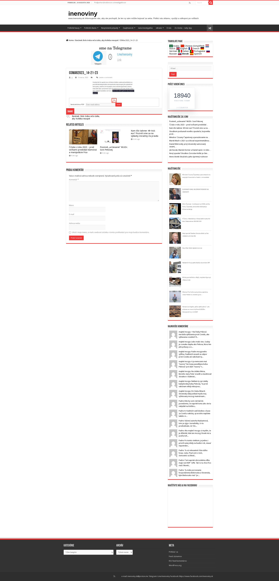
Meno (71, 205)
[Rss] (190, 3)
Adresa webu (74, 223)
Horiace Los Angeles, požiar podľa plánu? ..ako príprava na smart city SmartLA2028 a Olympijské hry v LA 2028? (195, 309)
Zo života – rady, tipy (183, 28)
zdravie (159, 28)
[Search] (211, 2)
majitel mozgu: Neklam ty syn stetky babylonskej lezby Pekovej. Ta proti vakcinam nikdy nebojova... (193, 384)
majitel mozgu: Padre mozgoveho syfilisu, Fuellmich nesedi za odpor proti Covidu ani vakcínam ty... (193, 354)
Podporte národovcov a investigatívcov (110, 3)
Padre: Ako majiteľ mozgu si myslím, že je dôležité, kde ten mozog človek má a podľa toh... (195, 433)
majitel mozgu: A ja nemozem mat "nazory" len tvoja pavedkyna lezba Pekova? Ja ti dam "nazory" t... (193, 364)
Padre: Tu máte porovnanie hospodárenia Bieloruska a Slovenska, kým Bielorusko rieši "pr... (194, 472)
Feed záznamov (175, 556)
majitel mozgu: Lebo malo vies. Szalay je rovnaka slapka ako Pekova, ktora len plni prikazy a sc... (195, 344)
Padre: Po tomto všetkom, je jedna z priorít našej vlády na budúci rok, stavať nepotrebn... (195, 443)
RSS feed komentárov (178, 561)
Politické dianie (90, 28)
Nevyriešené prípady (109, 28)
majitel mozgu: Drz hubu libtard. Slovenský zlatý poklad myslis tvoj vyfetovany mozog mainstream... (192, 393)
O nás (169, 28)
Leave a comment (105, 77)
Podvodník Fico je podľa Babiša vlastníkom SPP (196, 262)
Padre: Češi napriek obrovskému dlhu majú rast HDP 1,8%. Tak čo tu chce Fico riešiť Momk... (195, 463)
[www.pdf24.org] (114, 100)
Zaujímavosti (128, 28)
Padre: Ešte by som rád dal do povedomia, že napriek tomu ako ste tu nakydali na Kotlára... (195, 403)
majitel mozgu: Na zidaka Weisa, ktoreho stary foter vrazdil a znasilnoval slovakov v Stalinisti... (195, 374)
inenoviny (82, 13)
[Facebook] (116, 576)
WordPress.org (175, 565)
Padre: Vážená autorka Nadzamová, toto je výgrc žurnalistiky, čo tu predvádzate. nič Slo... (193, 423)
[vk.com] (118, 576)
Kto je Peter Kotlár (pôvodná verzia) (192, 248)
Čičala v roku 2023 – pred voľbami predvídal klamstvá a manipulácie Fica (83, 150)
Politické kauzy (73, 28)
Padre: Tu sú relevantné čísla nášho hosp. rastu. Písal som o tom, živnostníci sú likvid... (193, 453)
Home (71, 40)
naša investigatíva (145, 28)
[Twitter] (117, 576)
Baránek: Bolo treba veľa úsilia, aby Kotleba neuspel (96, 40)
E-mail (71, 214)
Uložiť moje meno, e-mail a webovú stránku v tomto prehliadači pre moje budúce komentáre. (110, 232)
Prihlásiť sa (173, 552)
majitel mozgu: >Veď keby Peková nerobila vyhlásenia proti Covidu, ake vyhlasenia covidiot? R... (194, 334)
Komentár (74, 180)
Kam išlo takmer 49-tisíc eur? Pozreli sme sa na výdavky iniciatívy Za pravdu (144, 133)
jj (72, 77)
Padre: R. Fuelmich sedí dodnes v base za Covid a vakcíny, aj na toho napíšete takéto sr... (194, 413)
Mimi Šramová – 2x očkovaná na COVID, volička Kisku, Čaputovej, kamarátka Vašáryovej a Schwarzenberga (196, 206)
